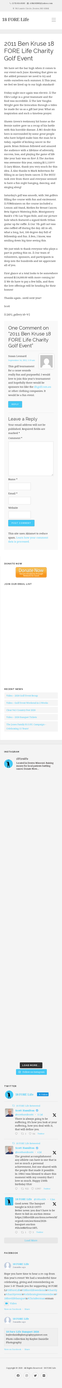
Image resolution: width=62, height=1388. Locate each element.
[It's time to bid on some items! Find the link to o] (31, 885)
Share (27, 1309)
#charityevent (14, 1294)
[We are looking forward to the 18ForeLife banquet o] (31, 853)
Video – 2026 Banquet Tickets (21, 717)
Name (12, 479)
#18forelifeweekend (34, 1290)
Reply (15, 404)
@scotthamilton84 (24, 1114)
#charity (52, 1290)
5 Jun (52, 1199)
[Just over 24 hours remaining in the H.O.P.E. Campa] (31, 981)
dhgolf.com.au (42, 386)
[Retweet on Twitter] (13, 1105)
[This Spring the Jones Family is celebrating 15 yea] (31, 1013)
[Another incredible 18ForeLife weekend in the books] (31, 821)
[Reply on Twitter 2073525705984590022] (17, 1188)
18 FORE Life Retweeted (28, 1105)
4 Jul (39, 1152)
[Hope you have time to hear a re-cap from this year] (31, 789)
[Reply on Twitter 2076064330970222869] (17, 1134)
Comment (15, 438)
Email (12, 493)
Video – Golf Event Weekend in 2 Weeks (27, 702)
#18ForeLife (13, 1290)
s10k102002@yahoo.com (41, 3)
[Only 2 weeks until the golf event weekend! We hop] (31, 917)
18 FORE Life (15, 19)
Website (13, 507)
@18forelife (40, 1199)
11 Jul (40, 1114)
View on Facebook (12, 1309)
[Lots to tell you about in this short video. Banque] (31, 1044)
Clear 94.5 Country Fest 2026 (20, 710)
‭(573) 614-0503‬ (18, 3)
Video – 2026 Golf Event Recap (22, 695)
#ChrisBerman (36, 1298)
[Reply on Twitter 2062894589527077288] (17, 1232)
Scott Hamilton (24, 1110)
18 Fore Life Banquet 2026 (22, 1331)
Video (13, 1303)
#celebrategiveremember (39, 1294)
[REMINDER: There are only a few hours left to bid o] (31, 949)
